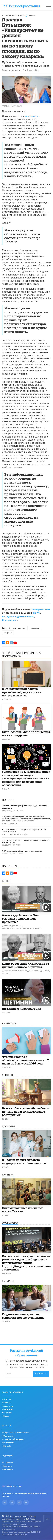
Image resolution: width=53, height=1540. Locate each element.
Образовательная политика (16, 1432)
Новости (7, 1399)
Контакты (7, 1465)
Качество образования (13, 1439)
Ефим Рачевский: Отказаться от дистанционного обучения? (25, 965)
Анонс (15, 823)
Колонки (7, 1402)
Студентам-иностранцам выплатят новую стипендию (23, 1316)
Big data (7, 1445)
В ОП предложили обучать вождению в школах (22, 850)
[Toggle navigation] (48, 5)
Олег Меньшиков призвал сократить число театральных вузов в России (25, 841)
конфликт (8, 632)
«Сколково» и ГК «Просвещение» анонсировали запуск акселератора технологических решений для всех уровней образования (26, 778)
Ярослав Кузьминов (17, 627)
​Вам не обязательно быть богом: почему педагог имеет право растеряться (26, 1111)
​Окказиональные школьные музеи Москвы (22, 1209)
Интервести (8, 1442)
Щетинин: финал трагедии (21, 1008)
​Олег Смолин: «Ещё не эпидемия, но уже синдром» (26, 733)
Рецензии (7, 1412)
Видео (6, 1415)
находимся (31, 115)
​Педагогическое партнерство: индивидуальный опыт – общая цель (25, 806)
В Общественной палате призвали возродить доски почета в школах (22, 692)
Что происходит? (13, 15)
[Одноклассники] (7, 642)
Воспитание (18, 810)
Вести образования (11, 70)
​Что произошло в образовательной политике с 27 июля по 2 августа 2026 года (25, 1060)
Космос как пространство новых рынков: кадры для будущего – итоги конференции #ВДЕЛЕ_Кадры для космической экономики (26, 1262)
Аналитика (8, 1405)
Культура (16, 845)
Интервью (8, 1409)
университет (35, 627)
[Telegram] (11, 642)
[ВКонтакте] (3, 642)
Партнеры (8, 1469)
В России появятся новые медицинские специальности (24, 1161)
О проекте (8, 1462)
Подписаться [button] (41, 1374)
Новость (31, 15)
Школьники (18, 853)
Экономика (8, 1435)
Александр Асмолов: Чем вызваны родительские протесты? (20, 918)
